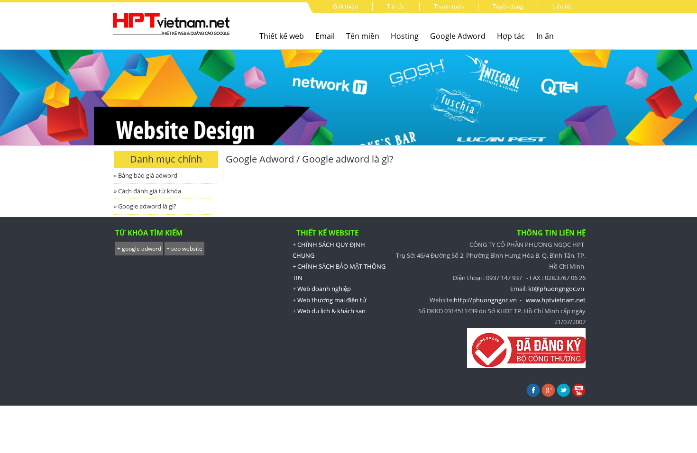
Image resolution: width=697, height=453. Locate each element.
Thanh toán (449, 6)
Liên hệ (561, 6)
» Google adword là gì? (145, 206)
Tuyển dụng (508, 6)
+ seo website (184, 249)
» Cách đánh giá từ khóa (147, 191)
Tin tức (396, 6)
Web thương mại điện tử (332, 300)
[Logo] (173, 36)
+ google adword (139, 249)
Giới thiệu (345, 6)
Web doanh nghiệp (324, 288)
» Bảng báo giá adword (145, 175)
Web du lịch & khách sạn (331, 311)
